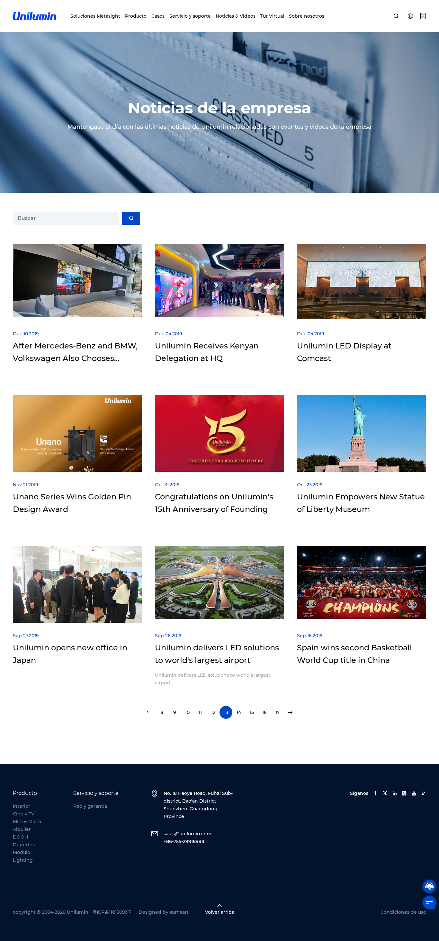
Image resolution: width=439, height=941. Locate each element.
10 (187, 712)
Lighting (23, 860)
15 (252, 712)
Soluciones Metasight (95, 16)
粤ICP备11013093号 (112, 912)
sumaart (179, 912)
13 (226, 712)
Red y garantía (90, 806)
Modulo (21, 852)
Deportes (24, 845)
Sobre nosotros (306, 16)
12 (213, 712)
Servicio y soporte (190, 16)
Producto (136, 16)
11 (200, 712)
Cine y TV (23, 814)
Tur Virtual (272, 16)
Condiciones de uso (403, 912)
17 (277, 712)
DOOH (20, 837)
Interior (21, 806)
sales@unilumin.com (187, 834)
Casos (158, 16)
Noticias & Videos (235, 16)
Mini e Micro (27, 821)
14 (239, 712)
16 (264, 712)
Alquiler (22, 829)
